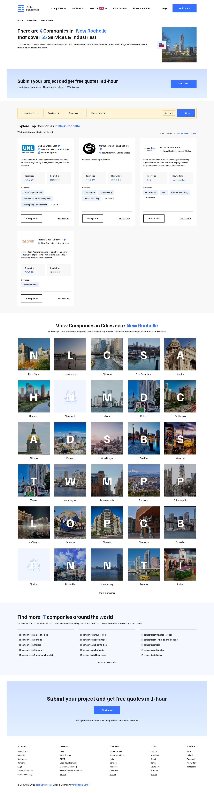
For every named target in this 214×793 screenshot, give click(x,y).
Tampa (144, 584)
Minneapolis (107, 500)
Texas (33, 500)
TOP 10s (97, 8)
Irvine (180, 584)
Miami (107, 416)
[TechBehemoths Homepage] (28, 8)
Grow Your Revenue (170, 147)
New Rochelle (47, 149)
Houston (33, 416)
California (180, 416)
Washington (70, 500)
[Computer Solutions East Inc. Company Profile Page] (89, 149)
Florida (34, 584)
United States (62, 149)
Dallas (143, 416)
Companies (57, 8)
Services (76, 8)
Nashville (70, 584)
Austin (180, 374)
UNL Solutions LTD (49, 145)
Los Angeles (70, 374)
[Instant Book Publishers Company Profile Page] (28, 241)
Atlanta (34, 458)
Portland (143, 500)
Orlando (70, 542)
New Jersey (107, 584)
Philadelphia (180, 500)
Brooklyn (180, 542)
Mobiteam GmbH (81, 784)
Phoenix (107, 542)
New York (33, 374)
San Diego (107, 458)
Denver (70, 458)
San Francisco (144, 374)
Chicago (107, 374)
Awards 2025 (120, 8)
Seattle (180, 458)
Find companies (141, 8)
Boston (144, 458)
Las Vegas (33, 542)
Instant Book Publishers (52, 239)
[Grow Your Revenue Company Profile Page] (150, 149)
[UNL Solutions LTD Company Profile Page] (28, 149)
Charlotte (143, 542)
